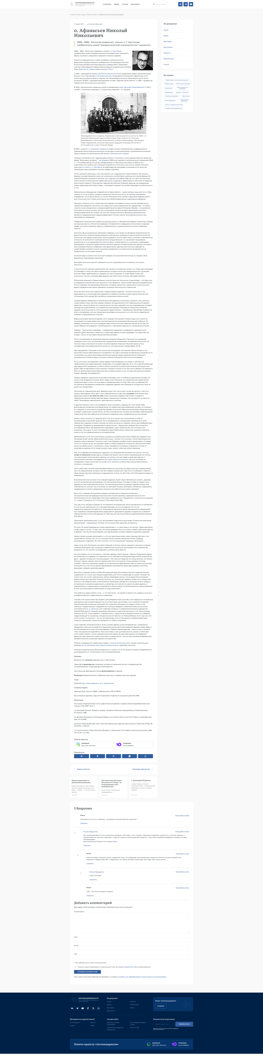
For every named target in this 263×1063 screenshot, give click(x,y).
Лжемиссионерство (171, 96)
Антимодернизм (170, 100)
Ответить (84, 823)
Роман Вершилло (90, 832)
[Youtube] (191, 4)
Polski (92, 1025)
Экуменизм (168, 88)
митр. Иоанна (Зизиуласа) (106, 645)
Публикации (168, 59)
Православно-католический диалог (177, 80)
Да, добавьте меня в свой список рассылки (90, 962)
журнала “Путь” (106, 69)
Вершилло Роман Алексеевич (113, 1023)
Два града (81, 15)
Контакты (135, 4)
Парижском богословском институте (106, 74)
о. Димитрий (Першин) (141, 780)
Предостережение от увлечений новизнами (81, 781)
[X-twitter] (93, 1008)
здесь (115, 841)
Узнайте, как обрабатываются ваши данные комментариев (142, 977)
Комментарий (79, 911)
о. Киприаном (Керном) (98, 149)
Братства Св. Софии (87, 69)
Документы (168, 47)
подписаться (129, 967)
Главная (73, 15)
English (72, 1025)
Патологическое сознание (182, 88)
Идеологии (186, 96)
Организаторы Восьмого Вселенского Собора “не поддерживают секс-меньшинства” (111, 783)
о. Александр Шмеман (184, 100)
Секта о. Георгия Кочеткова (174, 104)
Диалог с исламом (182, 92)
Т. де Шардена (103, 160)
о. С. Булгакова (115, 51)
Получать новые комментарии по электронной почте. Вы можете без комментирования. (114, 967)
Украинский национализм (173, 108)
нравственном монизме (118, 459)
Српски (93, 1022)
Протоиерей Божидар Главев (138, 1023)
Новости (166, 53)
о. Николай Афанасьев (95, 24)
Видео (116, 4)
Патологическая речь (183, 83)
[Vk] (180, 4)
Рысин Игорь (134, 1027)
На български (75, 1022)
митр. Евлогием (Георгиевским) (131, 87)
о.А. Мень (86, 167)
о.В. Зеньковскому (104, 76)
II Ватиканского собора (119, 153)
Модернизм (169, 92)
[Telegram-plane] (185, 4)
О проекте (107, 4)
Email (76, 945)
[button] (81, 756)
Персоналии (92, 15)
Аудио (166, 30)
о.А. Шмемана (89, 645)
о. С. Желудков (96, 167)
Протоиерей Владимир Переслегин (115, 1028)
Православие (169, 83)
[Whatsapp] (98, 1008)
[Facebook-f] (88, 1008)
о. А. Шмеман (92, 609)
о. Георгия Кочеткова (116, 643)
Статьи (125, 4)
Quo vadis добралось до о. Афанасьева (98, 683)
